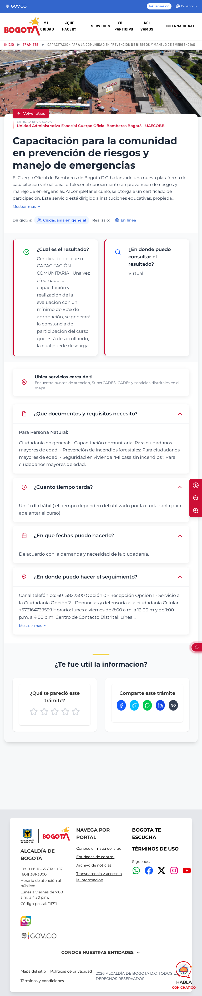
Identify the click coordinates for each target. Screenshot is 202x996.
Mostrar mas (24, 206)
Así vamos (147, 26)
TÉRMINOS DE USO (155, 849)
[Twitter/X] (161, 870)
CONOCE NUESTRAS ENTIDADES (97, 952)
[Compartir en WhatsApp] (147, 705)
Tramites (30, 44)
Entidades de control (95, 856)
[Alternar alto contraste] (195, 485)
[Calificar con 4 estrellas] (65, 711)
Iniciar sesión (159, 6)
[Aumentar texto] (195, 510)
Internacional (180, 26)
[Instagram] (174, 870)
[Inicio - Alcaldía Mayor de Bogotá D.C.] (22, 26)
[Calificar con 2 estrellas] (44, 711)
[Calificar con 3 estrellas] (54, 711)
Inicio (9, 44)
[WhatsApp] (136, 870)
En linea (128, 220)
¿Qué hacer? (69, 26)
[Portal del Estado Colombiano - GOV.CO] (16, 6)
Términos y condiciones (42, 980)
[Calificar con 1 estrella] (33, 711)
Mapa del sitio (33, 971)
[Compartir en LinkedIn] (160, 705)
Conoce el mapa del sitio (99, 848)
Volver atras (34, 113)
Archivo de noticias (94, 865)
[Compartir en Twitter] (134, 705)
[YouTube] (187, 870)
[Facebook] (149, 870)
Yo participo (123, 26)
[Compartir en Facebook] (121, 705)
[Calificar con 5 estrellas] (76, 711)
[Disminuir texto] (195, 498)
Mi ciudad (47, 26)
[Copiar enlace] (173, 705)
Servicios (100, 26)
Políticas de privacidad (71, 971)
